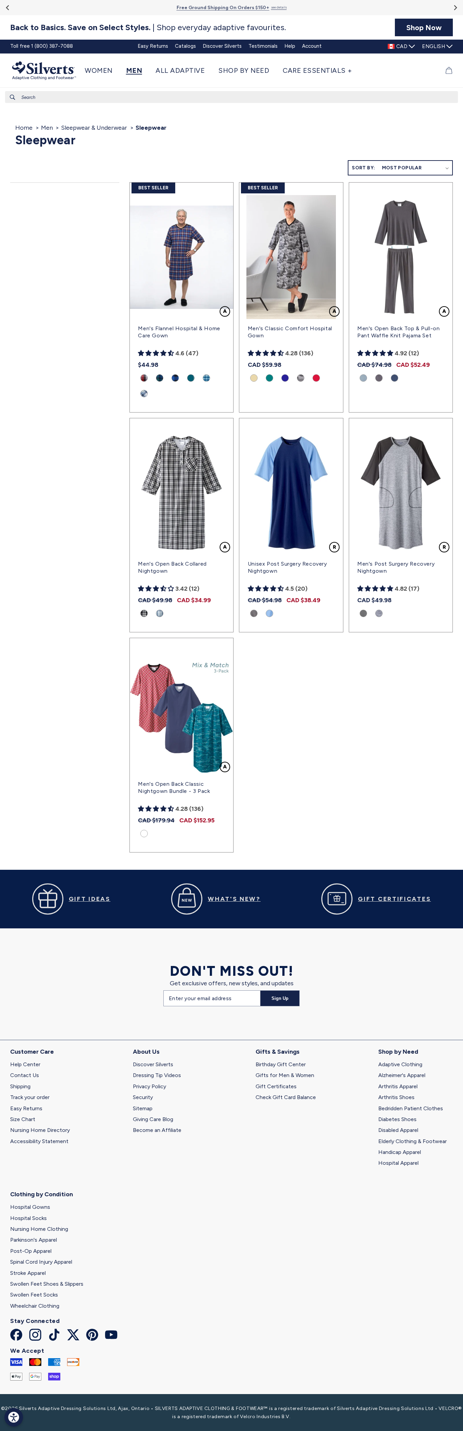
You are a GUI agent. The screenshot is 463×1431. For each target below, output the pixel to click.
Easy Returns (26, 1108)
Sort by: (363, 168)
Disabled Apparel (398, 1130)
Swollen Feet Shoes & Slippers (46, 1284)
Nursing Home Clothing (39, 1229)
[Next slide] (455, 7)
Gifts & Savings (278, 1051)
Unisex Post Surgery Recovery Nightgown (287, 567)
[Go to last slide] (8, 7)
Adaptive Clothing (400, 1064)
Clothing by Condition (41, 1194)
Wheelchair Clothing (34, 1306)
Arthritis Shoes (396, 1097)
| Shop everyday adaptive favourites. (148, 27)
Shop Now (424, 27)
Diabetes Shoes (397, 1119)
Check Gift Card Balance (286, 1097)
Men (47, 127)
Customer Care (32, 1051)
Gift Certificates (276, 1086)
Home (24, 127)
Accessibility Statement (39, 1141)
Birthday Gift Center (281, 1064)
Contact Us (24, 1075)
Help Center (25, 1064)
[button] (102, 70)
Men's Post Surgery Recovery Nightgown (396, 567)
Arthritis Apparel (398, 1086)
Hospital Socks (28, 1218)
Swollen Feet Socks (34, 1294)
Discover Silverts (153, 1064)
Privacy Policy (149, 1086)
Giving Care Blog (153, 1119)
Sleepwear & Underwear (94, 127)
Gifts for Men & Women (285, 1075)
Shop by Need (398, 1051)
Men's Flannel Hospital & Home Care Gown (179, 332)
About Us (146, 1051)
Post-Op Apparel (31, 1251)
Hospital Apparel (398, 1163)
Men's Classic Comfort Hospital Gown (290, 332)
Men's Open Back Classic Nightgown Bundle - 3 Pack (174, 787)
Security (143, 1097)
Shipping (20, 1086)
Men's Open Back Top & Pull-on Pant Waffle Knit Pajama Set (398, 332)
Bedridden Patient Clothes (410, 1108)
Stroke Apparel (28, 1273)
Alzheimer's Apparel (401, 1075)
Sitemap (143, 1108)
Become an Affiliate (157, 1130)
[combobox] (231, 97)
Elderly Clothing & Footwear (412, 1141)
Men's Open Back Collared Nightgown (172, 567)
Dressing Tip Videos (157, 1075)
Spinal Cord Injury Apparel (41, 1262)
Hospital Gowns (30, 1207)
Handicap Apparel (399, 1152)
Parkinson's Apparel (33, 1240)
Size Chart (22, 1119)
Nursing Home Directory (40, 1130)
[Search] (12, 97)
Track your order (29, 1097)
